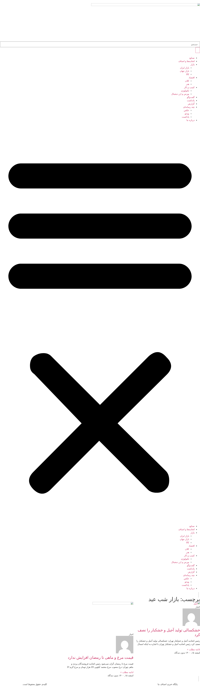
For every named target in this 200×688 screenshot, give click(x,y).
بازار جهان (184, 71)
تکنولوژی (185, 90)
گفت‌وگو (191, 97)
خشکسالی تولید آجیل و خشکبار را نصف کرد (169, 632)
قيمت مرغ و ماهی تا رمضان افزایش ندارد (100, 657)
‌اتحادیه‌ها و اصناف (186, 61)
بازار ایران (184, 67)
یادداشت (191, 100)
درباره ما (191, 120)
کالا (187, 74)
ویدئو (187, 113)
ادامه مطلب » (193, 649)
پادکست (185, 116)
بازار (193, 64)
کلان (187, 80)
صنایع (192, 57)
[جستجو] (197, 50)
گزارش (191, 103)
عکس (186, 110)
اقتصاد (192, 77)
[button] (100, 323)
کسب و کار (189, 87)
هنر (187, 84)
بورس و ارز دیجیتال (180, 93)
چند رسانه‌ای (189, 107)
